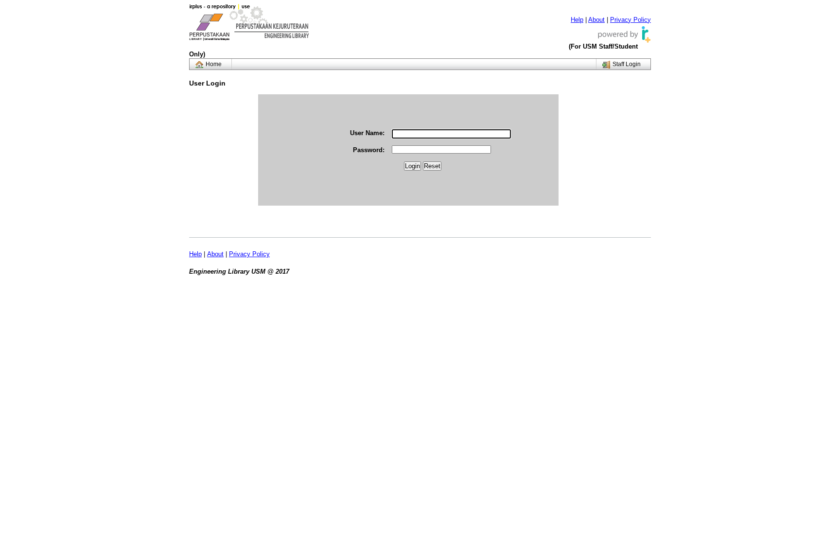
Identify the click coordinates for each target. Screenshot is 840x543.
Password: (369, 150)
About (596, 19)
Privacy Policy (630, 19)
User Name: (367, 133)
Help (577, 19)
